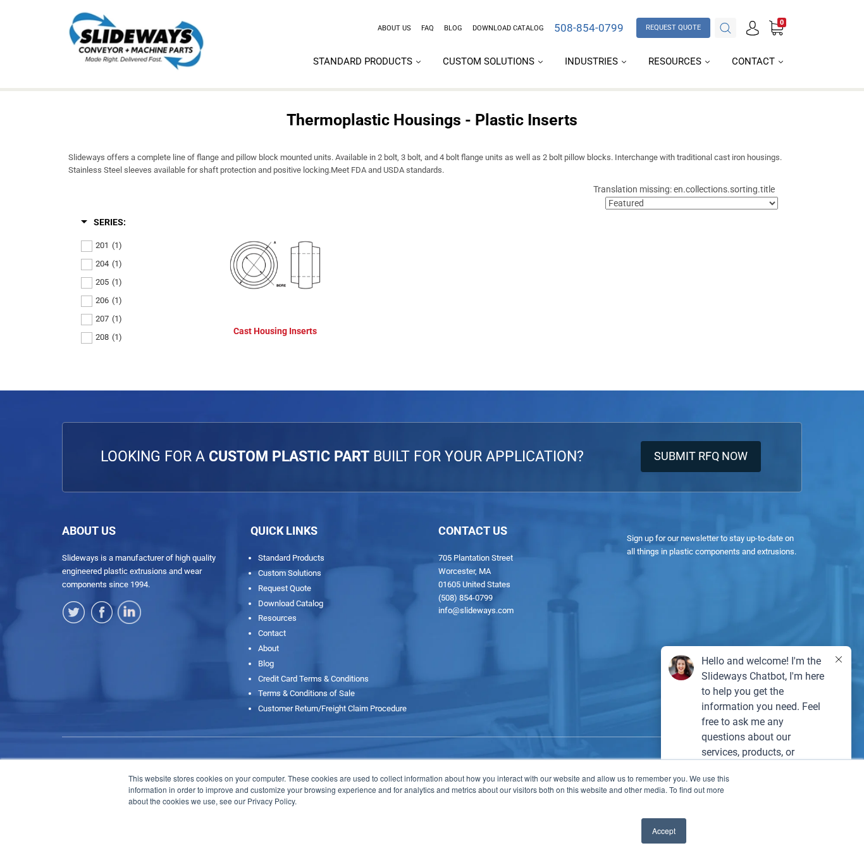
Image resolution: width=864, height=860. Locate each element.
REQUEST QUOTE (673, 27)
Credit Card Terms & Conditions (313, 678)
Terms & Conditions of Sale (306, 693)
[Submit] (725, 28)
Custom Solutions (490, 61)
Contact (754, 61)
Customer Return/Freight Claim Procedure (332, 708)
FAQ (427, 28)
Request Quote (284, 588)
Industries (592, 61)
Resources (676, 61)
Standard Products (364, 61)
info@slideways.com (476, 610)
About (268, 648)
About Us (394, 28)
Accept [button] (664, 830)
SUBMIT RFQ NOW (701, 456)
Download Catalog (508, 28)
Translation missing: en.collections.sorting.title (684, 189)
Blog (453, 28)
